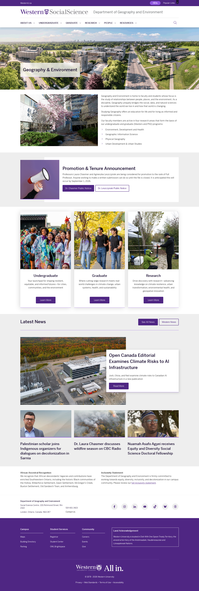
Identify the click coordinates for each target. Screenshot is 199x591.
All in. (155, 3)
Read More (118, 386)
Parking (23, 546)
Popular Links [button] (169, 3)
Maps (22, 537)
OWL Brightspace (57, 546)
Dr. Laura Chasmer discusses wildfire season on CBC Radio (97, 446)
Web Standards (90, 582)
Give (84, 546)
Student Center (56, 541)
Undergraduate (48, 23)
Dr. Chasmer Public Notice (78, 188)
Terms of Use (105, 582)
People (108, 23)
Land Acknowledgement (125, 530)
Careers (85, 537)
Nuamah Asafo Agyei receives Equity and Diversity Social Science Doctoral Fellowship (151, 448)
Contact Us (70, 512)
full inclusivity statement (143, 483)
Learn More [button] (45, 300)
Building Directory (28, 541)
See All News (148, 322)
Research (91, 23)
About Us (26, 23)
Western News (169, 322)
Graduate (72, 23)
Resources (126, 23)
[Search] (175, 23)
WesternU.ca (26, 3)
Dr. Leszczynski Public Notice (112, 188)
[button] (177, 2)
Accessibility (118, 582)
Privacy (79, 582)
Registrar (54, 537)
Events (85, 541)
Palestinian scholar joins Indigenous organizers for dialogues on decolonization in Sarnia (44, 451)
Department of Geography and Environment (128, 12)
